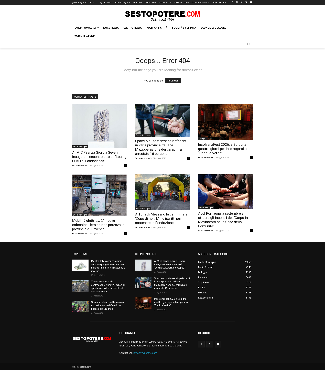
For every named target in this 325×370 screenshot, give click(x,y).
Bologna (203, 139)
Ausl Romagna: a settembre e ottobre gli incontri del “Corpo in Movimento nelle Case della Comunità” (223, 219)
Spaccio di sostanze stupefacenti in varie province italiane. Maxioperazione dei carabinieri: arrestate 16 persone (161, 147)
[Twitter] (242, 2)
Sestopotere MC (80, 165)
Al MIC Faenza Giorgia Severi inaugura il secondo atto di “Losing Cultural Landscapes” (99, 156)
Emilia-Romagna (80, 147)
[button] (249, 44)
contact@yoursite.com (144, 352)
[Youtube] (251, 2)
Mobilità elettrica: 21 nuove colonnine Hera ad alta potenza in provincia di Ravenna (98, 225)
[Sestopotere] (162, 15)
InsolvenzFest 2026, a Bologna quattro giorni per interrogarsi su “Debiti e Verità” (223, 148)
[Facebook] (232, 2)
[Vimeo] (246, 2)
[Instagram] (237, 2)
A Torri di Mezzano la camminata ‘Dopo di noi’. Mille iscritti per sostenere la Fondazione (161, 218)
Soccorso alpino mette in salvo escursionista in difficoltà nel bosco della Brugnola (107, 305)
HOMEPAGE (173, 81)
